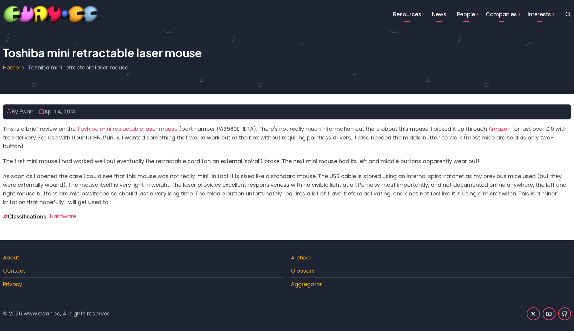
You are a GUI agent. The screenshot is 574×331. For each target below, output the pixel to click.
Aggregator (306, 284)
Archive (301, 257)
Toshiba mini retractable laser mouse (127, 129)
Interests (539, 14)
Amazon (499, 129)
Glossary (303, 270)
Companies (501, 14)
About (11, 257)
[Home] (51, 14)
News (439, 14)
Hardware (63, 216)
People (466, 14)
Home (11, 67)
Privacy (12, 284)
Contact (14, 270)
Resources (407, 14)
